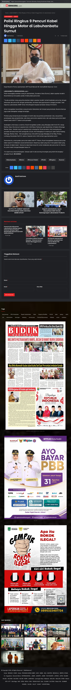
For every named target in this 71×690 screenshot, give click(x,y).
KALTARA (10, 678)
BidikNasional (27, 670)
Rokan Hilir (58, 681)
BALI (45, 673)
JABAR (33, 676)
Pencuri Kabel (33, 160)
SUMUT (16, 16)
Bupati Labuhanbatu (26, 314)
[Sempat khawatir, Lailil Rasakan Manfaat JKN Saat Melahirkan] (58, 643)
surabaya (64, 317)
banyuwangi (5, 314)
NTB (6, 681)
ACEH (37, 673)
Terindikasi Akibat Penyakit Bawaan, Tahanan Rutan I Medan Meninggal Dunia (34, 240)
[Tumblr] (18, 40)
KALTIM (21, 678)
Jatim (66, 314)
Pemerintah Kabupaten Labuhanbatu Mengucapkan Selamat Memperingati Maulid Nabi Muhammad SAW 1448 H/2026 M (13, 230)
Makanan (46, 678)
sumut (62, 160)
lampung (24, 317)
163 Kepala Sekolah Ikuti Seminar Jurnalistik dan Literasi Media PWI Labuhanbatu (55, 241)
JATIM (61, 676)
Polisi (44, 160)
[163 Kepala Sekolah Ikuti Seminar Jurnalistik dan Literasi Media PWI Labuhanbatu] (57, 231)
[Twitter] (10, 40)
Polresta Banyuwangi (42, 317)
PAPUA (26, 681)
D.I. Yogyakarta (8, 676)
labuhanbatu (11, 160)
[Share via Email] (49, 167)
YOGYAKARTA (49, 676)
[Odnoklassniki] (35, 40)
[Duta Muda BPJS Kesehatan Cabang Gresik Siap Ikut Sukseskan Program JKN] (35, 643)
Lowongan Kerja (39, 678)
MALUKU (52, 678)
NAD (19, 681)
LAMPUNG (31, 678)
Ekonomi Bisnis (17, 676)
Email (6, 286)
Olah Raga (14, 681)
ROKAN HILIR (36, 681)
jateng (61, 314)
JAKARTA (38, 676)
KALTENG (16, 678)
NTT (9, 681)
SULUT (34, 684)
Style (42, 681)
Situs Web (39, 286)
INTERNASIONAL (26, 676)
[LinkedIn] (14, 40)
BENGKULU (56, 673)
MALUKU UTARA (60, 678)
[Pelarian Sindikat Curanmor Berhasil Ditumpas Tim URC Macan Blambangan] (12, 657)
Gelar (34, 314)
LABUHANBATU (14, 13)
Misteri (67, 678)
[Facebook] (5, 40)
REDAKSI (10, 673)
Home (7, 13)
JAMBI (43, 676)
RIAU (30, 681)
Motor (22, 160)
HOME (15, 673)
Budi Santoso (10, 35)
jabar (56, 314)
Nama (6, 280)
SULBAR (46, 681)
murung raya (32, 317)
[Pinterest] (22, 40)
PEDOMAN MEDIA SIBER (28, 673)
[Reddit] (26, 40)
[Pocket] (39, 40)
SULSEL (30, 684)
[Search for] (69, 6)
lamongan (17, 317)
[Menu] (2, 6)
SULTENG (52, 681)
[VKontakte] (30, 40)
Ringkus (53, 160)
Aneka (19, 673)
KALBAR (66, 676)
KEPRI (25, 678)
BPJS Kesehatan (15, 314)
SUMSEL (24, 684)
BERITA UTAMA (64, 673)
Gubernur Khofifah (42, 314)
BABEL (41, 673)
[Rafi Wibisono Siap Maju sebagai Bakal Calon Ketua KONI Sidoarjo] (12, 643)
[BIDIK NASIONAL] (14, 5)
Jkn (3, 317)
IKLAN (51, 314)
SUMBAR (64, 681)
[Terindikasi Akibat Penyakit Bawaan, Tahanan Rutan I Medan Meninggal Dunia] (35, 231)
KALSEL (5, 678)
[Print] (53, 167)
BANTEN (49, 673)
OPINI (22, 681)
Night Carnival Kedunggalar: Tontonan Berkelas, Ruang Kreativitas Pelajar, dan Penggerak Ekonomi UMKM (39, 1)
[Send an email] (14, 35)
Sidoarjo (52, 317)
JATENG (56, 676)
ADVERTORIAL (46, 684)
